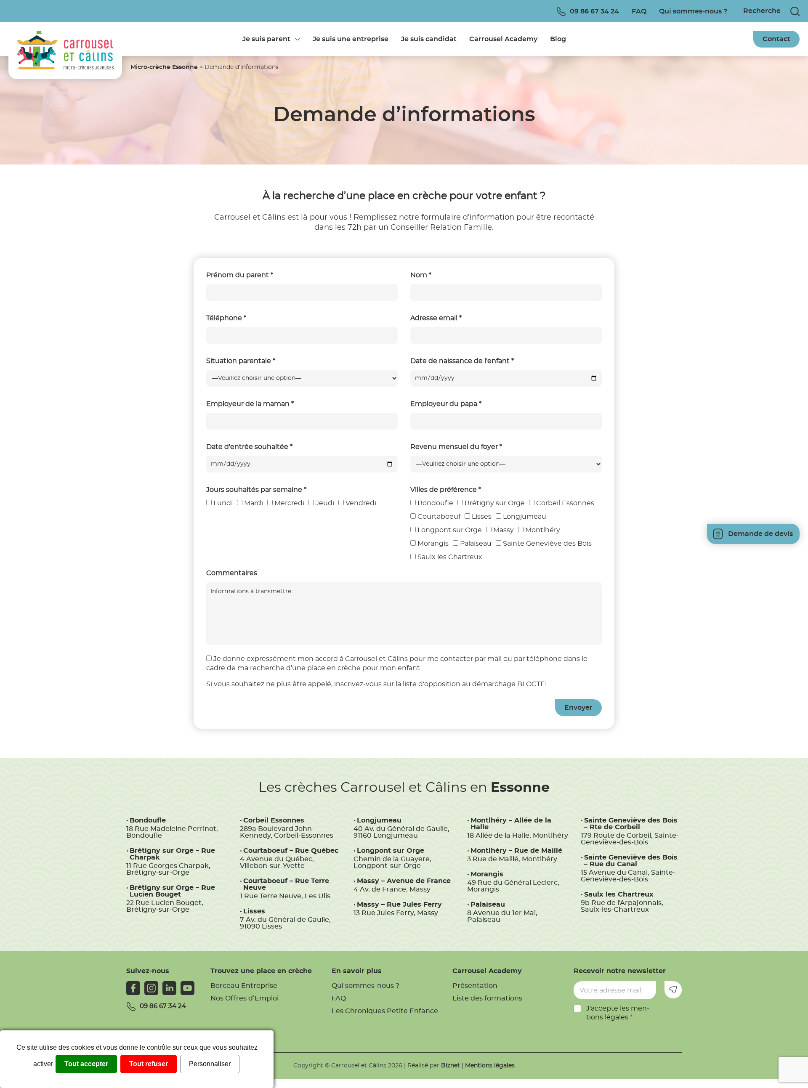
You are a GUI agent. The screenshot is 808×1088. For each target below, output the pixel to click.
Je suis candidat (429, 39)
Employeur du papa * (445, 404)
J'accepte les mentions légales (617, 1013)
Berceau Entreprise (243, 985)
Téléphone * (226, 318)
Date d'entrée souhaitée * (249, 446)
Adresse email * (436, 318)
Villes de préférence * (445, 489)
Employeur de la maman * (250, 404)
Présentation (474, 985)
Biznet (450, 1066)
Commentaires (231, 573)
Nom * (420, 275)
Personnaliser (210, 1063)
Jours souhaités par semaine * (256, 489)
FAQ (639, 11)
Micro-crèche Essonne (164, 67)
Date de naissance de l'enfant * (462, 361)
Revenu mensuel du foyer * (456, 446)
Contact (776, 39)
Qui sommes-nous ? (693, 11)
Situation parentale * (240, 361)
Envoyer (673, 989)
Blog (558, 39)
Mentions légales (490, 1066)
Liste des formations (487, 998)
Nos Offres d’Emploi (244, 998)
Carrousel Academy (503, 39)
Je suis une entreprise (350, 39)
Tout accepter (86, 1063)
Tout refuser (148, 1063)
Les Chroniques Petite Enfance (385, 1011)
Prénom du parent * (239, 275)
